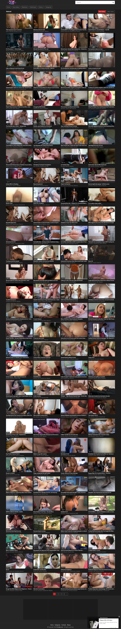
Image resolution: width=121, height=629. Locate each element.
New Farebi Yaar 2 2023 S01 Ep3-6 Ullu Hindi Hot (74, 145)
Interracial (20, 70)
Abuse (69, 625)
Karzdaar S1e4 (65, 454)
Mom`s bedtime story (12, 550)
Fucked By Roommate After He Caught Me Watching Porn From (101, 531)
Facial (70, 301)
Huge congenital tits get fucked (42, 473)
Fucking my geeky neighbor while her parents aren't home (101, 87)
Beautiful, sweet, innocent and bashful (44, 261)
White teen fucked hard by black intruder (99, 396)
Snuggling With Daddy (39, 107)
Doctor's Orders (10, 473)
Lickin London (37, 396)
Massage (102, 31)
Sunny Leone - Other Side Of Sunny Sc (16, 376)
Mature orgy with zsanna (40, 454)
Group (19, 31)
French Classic (38, 319)
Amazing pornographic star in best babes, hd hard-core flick (19, 396)
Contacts (63, 625)
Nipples (103, 50)
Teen (7, 494)
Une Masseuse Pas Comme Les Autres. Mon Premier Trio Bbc (19, 415)
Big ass (63, 127)
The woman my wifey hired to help (70, 107)
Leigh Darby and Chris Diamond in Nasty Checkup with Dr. (101, 280)
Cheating (102, 320)
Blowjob (16, 31)
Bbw (62, 50)
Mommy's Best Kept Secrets (13, 531)
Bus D (7, 569)
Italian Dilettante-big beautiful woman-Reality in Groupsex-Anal (74, 415)
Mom (35, 552)
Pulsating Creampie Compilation (42, 164)
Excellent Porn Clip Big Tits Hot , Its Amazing (45, 492)
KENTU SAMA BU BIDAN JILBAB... (15, 511)
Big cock (67, 31)
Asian (7, 127)
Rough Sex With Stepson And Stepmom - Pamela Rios (19, 589)
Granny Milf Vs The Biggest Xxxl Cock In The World (74, 29)
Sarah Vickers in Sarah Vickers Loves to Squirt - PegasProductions (47, 222)
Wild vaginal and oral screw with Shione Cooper (101, 222)
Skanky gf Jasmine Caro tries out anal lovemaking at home (101, 299)
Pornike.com (60, 627)
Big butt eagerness (11, 222)
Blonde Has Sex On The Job (41, 49)
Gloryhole (72, 205)
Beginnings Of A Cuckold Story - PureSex (99, 473)
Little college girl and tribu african (15, 68)
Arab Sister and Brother (40, 569)
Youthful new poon (11, 299)
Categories (48, 7)
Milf (50, 89)
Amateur (12, 70)
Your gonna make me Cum (95, 49)
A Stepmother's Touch (94, 550)
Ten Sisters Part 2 (93, 415)
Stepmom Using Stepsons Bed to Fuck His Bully (46, 87)
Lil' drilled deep (65, 164)
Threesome (106, 590)
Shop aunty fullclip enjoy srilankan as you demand (19, 164)
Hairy (73, 127)
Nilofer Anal (9, 203)
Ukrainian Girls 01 (11, 242)
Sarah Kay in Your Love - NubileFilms (16, 434)
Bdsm (7, 31)
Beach (35, 532)
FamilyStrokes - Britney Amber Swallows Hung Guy (47, 242)
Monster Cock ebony (39, 589)
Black (89, 127)
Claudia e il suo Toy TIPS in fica (69, 222)
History (41, 7)
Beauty (38, 31)
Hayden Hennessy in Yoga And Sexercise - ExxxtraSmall (47, 299)
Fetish (22, 243)
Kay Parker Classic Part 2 (13, 454)
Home (8, 7)
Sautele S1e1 (64, 511)
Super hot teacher (65, 184)
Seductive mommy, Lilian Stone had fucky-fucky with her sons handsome (74, 261)
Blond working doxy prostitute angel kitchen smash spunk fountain (74, 589)
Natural (18, 50)
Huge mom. (91, 357)
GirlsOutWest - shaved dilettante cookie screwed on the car (101, 511)
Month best (33, 7)
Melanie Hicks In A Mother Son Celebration (17, 357)
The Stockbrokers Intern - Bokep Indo (16, 126)
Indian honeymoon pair (94, 68)
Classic (38, 50)
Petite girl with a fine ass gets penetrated (72, 280)
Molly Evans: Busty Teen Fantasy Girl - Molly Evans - (74, 49)
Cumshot (93, 31)
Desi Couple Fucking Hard (40, 415)
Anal (89, 301)
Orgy (35, 455)
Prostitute (63, 590)
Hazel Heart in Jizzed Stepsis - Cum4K (98, 29)
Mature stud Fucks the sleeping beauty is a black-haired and (74, 531)
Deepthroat (73, 31)
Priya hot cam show (39, 338)
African (8, 70)
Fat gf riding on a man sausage (69, 473)
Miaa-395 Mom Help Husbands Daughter (72, 319)
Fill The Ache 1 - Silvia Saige (13, 49)
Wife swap (39, 147)
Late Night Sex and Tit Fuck (95, 145)
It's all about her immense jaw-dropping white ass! (74, 68)
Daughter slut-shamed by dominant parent (99, 492)
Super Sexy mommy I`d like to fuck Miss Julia (18, 107)
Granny (78, 31)
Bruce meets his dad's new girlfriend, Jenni (17, 280)
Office (22, 50)
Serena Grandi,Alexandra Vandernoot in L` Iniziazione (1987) (19, 319)
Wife (35, 147)
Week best (24, 7)
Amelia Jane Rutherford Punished (43, 126)
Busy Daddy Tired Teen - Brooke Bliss (44, 511)
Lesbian (103, 339)
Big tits (8, 50)
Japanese (75, 320)
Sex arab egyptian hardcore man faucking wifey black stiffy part (101, 126)
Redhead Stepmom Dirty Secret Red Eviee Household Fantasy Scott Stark (101, 569)
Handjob (17, 571)
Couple (98, 89)
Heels (97, 31)
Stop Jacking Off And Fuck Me (69, 126)
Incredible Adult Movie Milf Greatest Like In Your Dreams (74, 242)
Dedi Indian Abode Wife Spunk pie (97, 164)
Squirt (48, 224)
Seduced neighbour (66, 569)
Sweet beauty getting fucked (68, 357)
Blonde (11, 31)
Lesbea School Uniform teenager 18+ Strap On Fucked (101, 338)
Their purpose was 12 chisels (14, 29)
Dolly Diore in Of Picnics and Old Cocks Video (73, 338)
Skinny (21, 262)
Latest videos (110, 11)
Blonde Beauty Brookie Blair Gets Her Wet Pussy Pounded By (101, 319)
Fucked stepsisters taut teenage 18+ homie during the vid (101, 589)
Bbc (89, 320)
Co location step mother (94, 203)
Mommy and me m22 (39, 29)
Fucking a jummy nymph (12, 261)
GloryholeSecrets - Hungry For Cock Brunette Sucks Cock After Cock (74, 203)
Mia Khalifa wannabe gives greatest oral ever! (46, 280)
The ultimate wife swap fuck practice (43, 145)
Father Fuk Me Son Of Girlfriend (69, 434)
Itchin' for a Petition (39, 203)
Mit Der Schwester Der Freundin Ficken (98, 434)
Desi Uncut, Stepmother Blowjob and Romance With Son (47, 434)
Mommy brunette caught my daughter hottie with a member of (74, 87)
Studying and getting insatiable (96, 376)
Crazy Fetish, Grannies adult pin (42, 357)
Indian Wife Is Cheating (12, 184)
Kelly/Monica (37, 376)
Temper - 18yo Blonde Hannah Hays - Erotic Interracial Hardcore (74, 396)
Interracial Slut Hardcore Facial (69, 299)
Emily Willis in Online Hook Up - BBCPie (44, 68)
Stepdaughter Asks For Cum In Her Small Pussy (18, 87)
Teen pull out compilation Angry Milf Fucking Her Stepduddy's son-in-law (101, 242)
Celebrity (19, 320)
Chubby (71, 147)
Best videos (16, 7)
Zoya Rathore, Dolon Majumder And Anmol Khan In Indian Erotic (19, 145)
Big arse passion (38, 184)
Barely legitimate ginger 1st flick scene (98, 184)
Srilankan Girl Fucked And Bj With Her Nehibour (101, 454)
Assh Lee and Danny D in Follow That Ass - (72, 550)
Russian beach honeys (40, 531)
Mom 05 (90, 261)
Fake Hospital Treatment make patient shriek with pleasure (74, 376)
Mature (47, 31)
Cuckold (39, 532)
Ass (34, 31)
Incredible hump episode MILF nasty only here (73, 492)
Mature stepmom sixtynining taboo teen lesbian (18, 492)
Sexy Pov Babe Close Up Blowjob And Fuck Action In (101, 107)
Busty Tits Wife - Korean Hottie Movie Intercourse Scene (19, 338)
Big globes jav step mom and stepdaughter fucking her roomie (47, 550)
